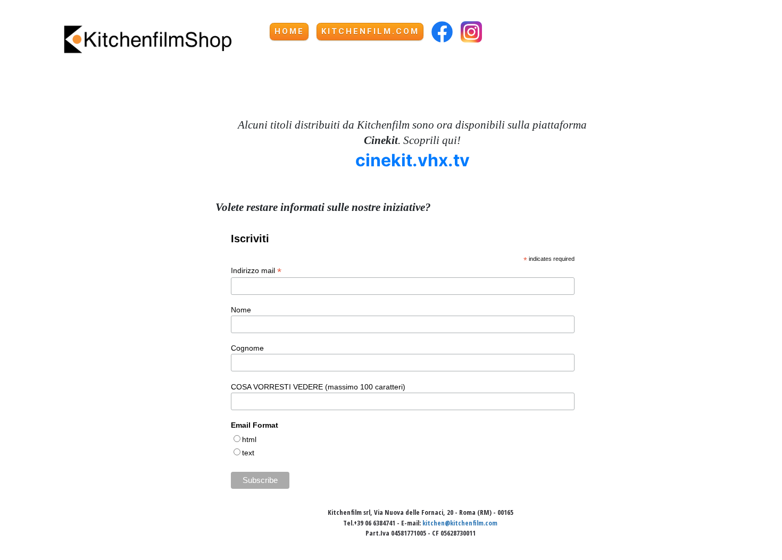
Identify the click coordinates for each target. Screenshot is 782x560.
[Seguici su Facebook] (442, 31)
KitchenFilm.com (370, 31)
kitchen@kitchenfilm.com (459, 523)
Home (289, 31)
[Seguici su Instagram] (471, 31)
